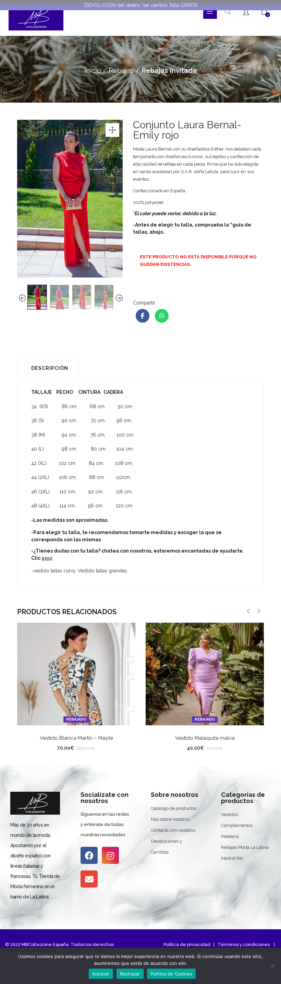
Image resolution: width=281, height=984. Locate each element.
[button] (264, 12)
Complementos (237, 825)
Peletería (230, 836)
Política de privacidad (186, 944)
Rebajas (121, 70)
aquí (46, 558)
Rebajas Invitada (169, 70)
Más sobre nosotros (170, 819)
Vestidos (229, 814)
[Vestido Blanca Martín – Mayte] (76, 673)
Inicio (92, 70)
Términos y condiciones (243, 944)
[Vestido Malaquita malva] (205, 673)
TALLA (49, 747)
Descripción (49, 368)
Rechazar (130, 973)
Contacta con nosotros (173, 830)
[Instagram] (110, 855)
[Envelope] (89, 879)
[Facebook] (89, 855)
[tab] (48, 368)
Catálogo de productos (173, 808)
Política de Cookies (171, 973)
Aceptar (101, 973)
